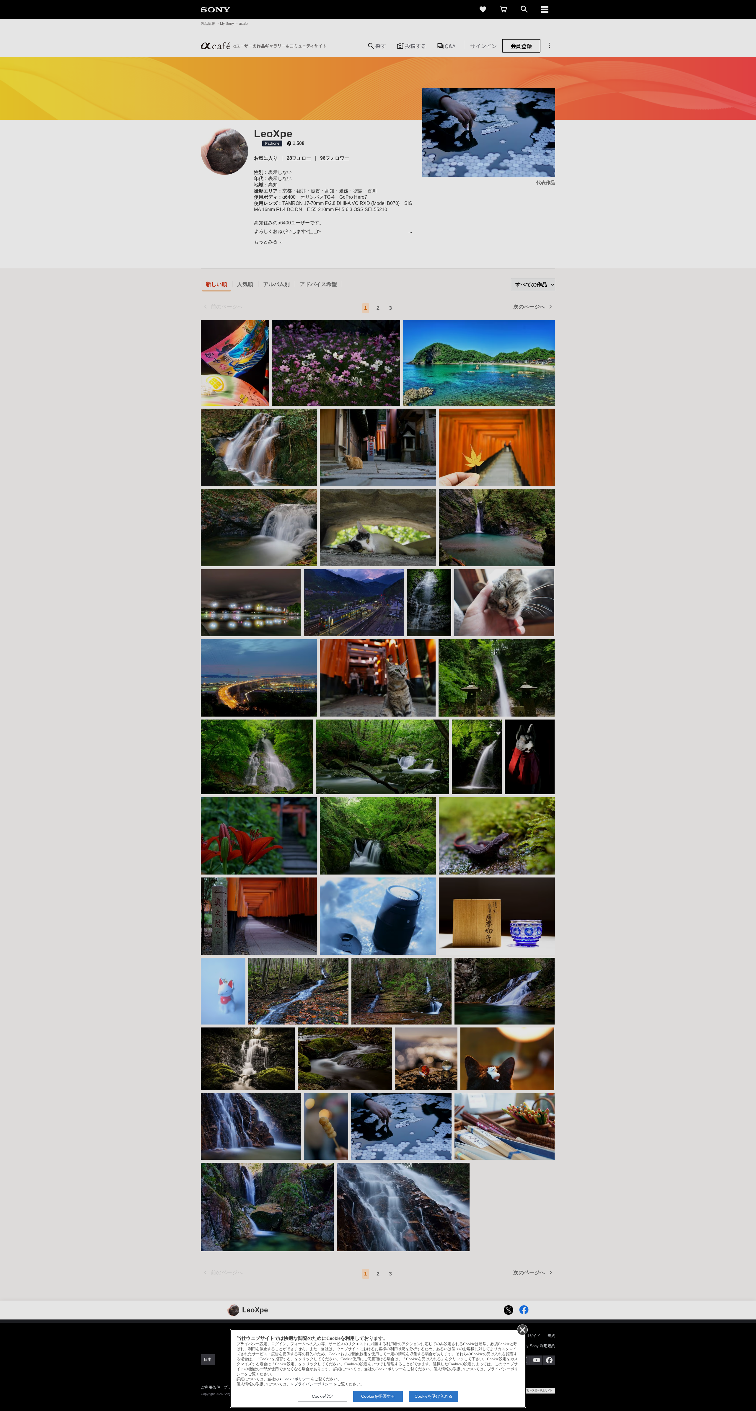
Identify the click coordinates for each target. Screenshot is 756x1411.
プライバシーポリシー (313, 1384)
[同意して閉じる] (522, 1329)
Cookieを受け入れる (433, 1396)
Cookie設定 (322, 1396)
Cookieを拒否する (378, 1396)
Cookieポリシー (296, 1379)
